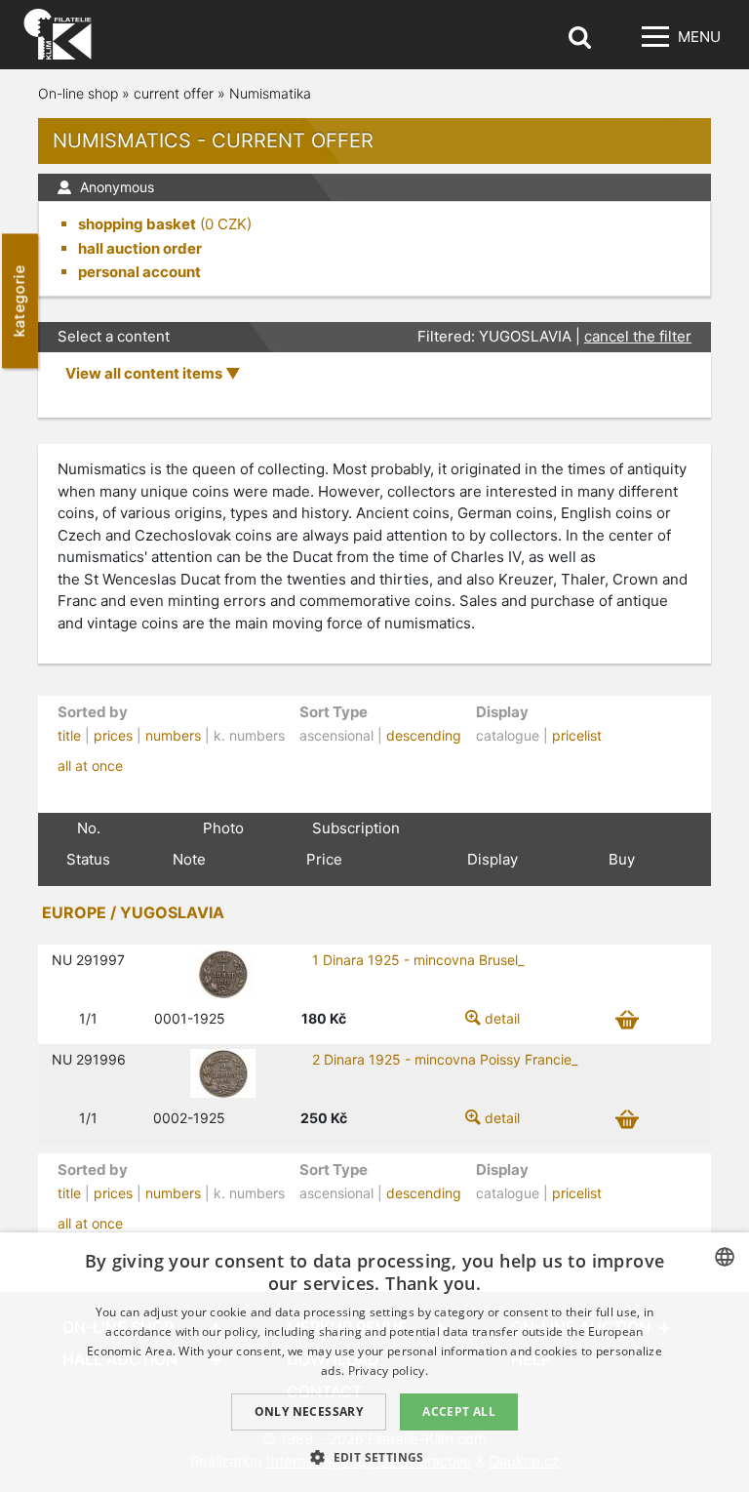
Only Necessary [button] (309, 1411)
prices (113, 735)
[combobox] (724, 1257)
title (69, 735)
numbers (173, 735)
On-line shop (78, 93)
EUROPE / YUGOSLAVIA (133, 912)
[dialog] (374, 1362)
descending (423, 735)
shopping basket (137, 224)
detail (502, 1018)
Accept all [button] (458, 1411)
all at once (90, 765)
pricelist (577, 735)
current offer (174, 93)
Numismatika (270, 93)
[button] (374, 1457)
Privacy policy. (388, 1370)
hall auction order (140, 248)
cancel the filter (637, 336)
